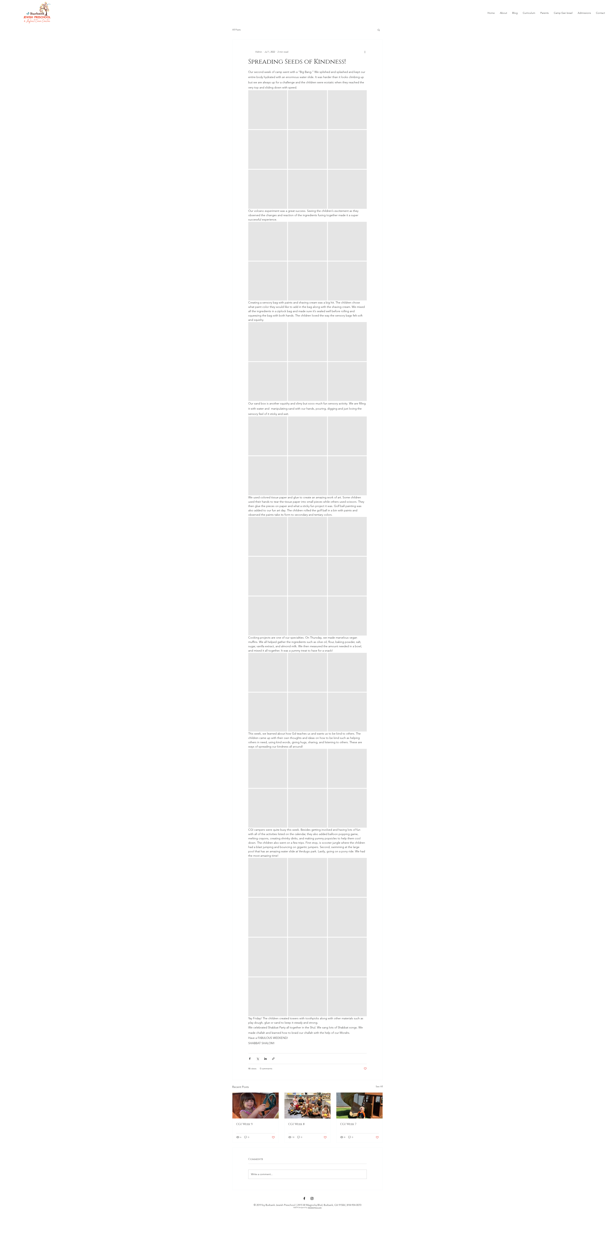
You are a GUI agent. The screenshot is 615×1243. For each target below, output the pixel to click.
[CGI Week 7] (359, 1105)
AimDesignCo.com (315, 1207)
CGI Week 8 (296, 1124)
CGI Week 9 (244, 1124)
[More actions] (365, 52)
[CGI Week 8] (307, 1105)
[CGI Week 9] (255, 1105)
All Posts (236, 29)
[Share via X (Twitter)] (257, 1058)
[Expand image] (267, 109)
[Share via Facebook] (249, 1058)
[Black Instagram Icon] (312, 1198)
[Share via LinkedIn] (265, 1058)
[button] (503, 13)
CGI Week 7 (348, 1124)
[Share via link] (273, 1058)
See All (379, 1086)
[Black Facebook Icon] (304, 1198)
